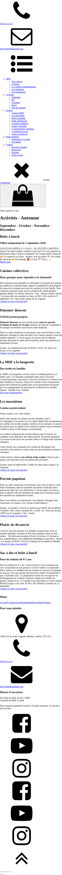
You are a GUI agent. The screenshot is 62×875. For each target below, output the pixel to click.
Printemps (16, 97)
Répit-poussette (19, 118)
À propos (11, 602)
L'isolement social (20, 131)
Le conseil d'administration (24, 87)
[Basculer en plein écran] (4, 871)
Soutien (9, 110)
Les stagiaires (18, 89)
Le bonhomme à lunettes (23, 129)
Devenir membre (19, 147)
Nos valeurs (17, 81)
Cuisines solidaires (20, 123)
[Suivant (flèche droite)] (4, 874)
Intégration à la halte (21, 139)
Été (13, 100)
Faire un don (17, 155)
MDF (8, 79)
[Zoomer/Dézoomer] (1, 871)
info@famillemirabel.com (11, 686)
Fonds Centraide (19, 126)
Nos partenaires (19, 92)
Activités (10, 94)
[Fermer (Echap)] (10, 871)
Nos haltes (16, 142)
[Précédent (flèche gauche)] (1, 874)
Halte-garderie (12, 136)
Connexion (5, 182)
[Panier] (23, 195)
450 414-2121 (6, 661)
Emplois (15, 152)
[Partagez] (7, 871)
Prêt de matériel (19, 108)
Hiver (14, 105)
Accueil (3, 602)
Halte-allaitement (19, 121)
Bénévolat (16, 150)
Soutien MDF (18, 113)
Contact (9, 144)
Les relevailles (18, 115)
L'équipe (15, 84)
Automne (16, 102)
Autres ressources (20, 134)
